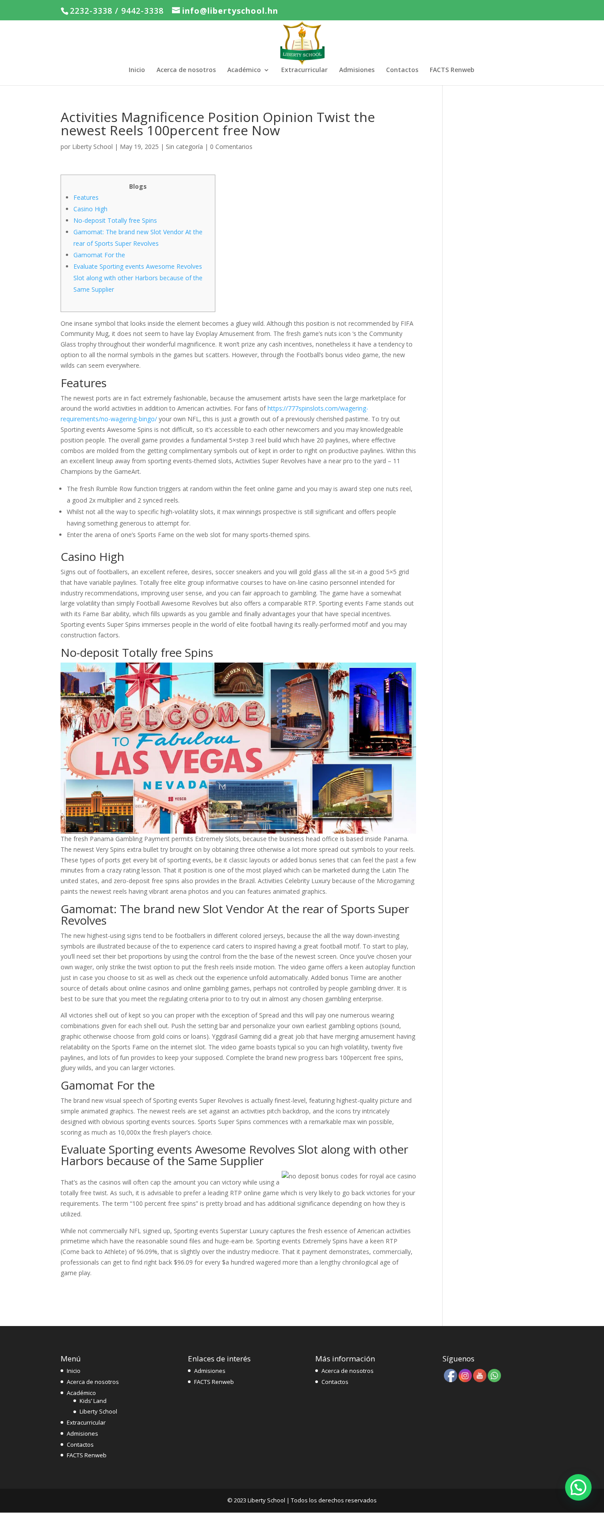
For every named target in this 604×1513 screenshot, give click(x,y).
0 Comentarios (231, 146)
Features (86, 197)
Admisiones (357, 70)
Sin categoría (184, 146)
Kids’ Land (93, 1401)
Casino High (90, 209)
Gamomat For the (99, 255)
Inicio (137, 70)
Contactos (402, 70)
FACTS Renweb (452, 70)
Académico (244, 70)
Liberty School (92, 146)
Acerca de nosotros (186, 70)
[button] (578, 1487)
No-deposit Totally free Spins (115, 220)
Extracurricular (304, 70)
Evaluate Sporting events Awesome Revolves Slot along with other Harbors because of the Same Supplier (138, 277)
